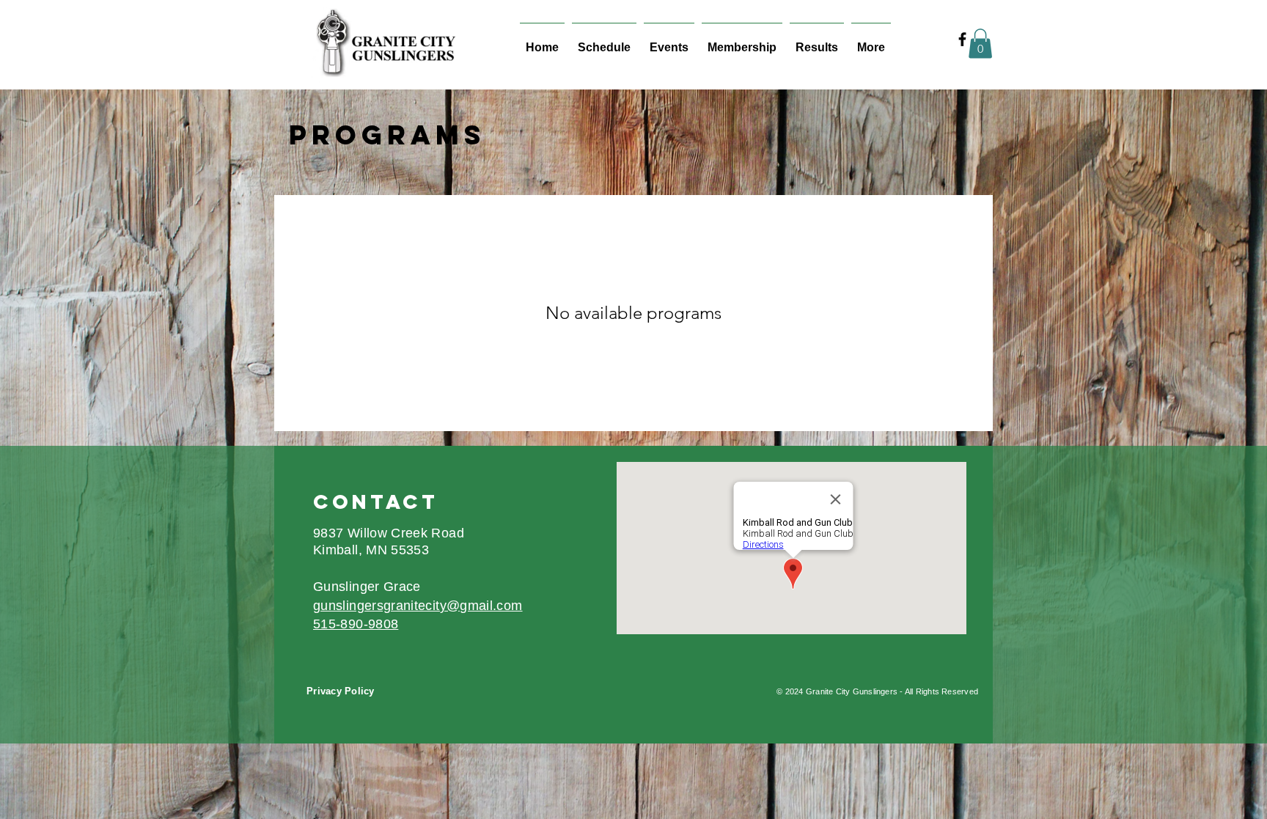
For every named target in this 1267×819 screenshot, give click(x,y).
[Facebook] (962, 39)
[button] (980, 44)
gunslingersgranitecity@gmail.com (418, 605)
